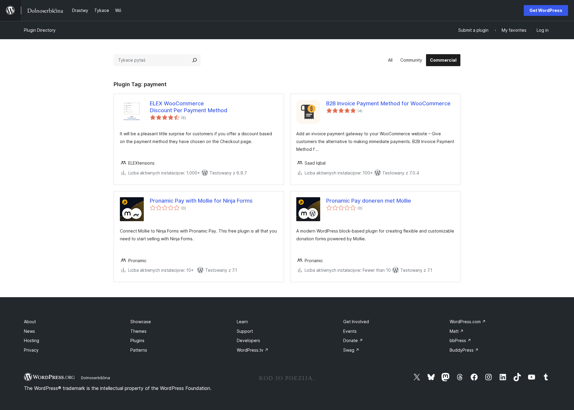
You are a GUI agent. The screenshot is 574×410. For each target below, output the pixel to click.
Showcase (140, 321)
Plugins (137, 340)
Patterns (138, 350)
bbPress (460, 340)
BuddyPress (464, 350)
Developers (248, 340)
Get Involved (356, 321)
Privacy (31, 350)
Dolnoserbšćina (95, 377)
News (29, 331)
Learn (242, 321)
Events (350, 331)
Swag (351, 350)
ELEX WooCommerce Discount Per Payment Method (188, 106)
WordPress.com (468, 321)
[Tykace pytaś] (195, 60)
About (30, 321)
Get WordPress (545, 10)
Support (245, 331)
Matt (457, 331)
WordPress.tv (252, 350)
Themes (138, 331)
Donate (353, 340)
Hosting (31, 340)
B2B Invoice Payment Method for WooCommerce (388, 103)
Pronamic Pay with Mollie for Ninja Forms (201, 201)
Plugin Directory (40, 30)
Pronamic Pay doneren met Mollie (368, 201)
